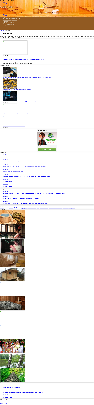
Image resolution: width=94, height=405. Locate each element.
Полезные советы (9, 24)
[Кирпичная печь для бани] (12, 338)
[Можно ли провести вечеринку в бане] (12, 352)
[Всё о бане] (7, 12)
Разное (5, 23)
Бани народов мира (8, 22)
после (59, 208)
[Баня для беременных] (12, 252)
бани (3, 208)
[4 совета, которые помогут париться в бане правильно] (12, 223)
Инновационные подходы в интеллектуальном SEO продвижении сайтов (20, 101)
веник (19, 208)
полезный (52, 208)
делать (25, 208)
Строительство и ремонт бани (11, 18)
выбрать (22, 208)
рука (72, 208)
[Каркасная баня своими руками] (12, 281)
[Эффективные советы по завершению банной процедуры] (12, 324)
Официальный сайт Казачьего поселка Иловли (14, 126)
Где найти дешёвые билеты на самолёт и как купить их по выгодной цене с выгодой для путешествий (27, 77)
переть (47, 208)
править (69, 208)
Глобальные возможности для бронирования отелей (23, 59)
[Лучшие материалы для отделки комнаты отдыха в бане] (12, 266)
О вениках (5, 21)
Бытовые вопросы (9, 25)
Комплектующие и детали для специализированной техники (17, 89)
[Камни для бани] (12, 309)
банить (6, 208)
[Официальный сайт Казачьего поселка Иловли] (10, 124)
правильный (65, 208)
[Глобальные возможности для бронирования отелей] (10, 112)
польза (56, 208)
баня (15, 208)
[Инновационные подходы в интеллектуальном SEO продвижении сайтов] (10, 100)
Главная (5, 17)
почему (61, 208)
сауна (74, 208)
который (34, 208)
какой (28, 208)
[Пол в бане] (12, 295)
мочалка (41, 208)
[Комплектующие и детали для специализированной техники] (10, 88)
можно (38, 208)
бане (1, 208)
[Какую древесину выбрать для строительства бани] (12, 381)
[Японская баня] (12, 238)
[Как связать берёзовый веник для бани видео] (12, 367)
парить (44, 208)
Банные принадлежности (10, 20)
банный (11, 208)
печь (50, 208)
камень (31, 208)
